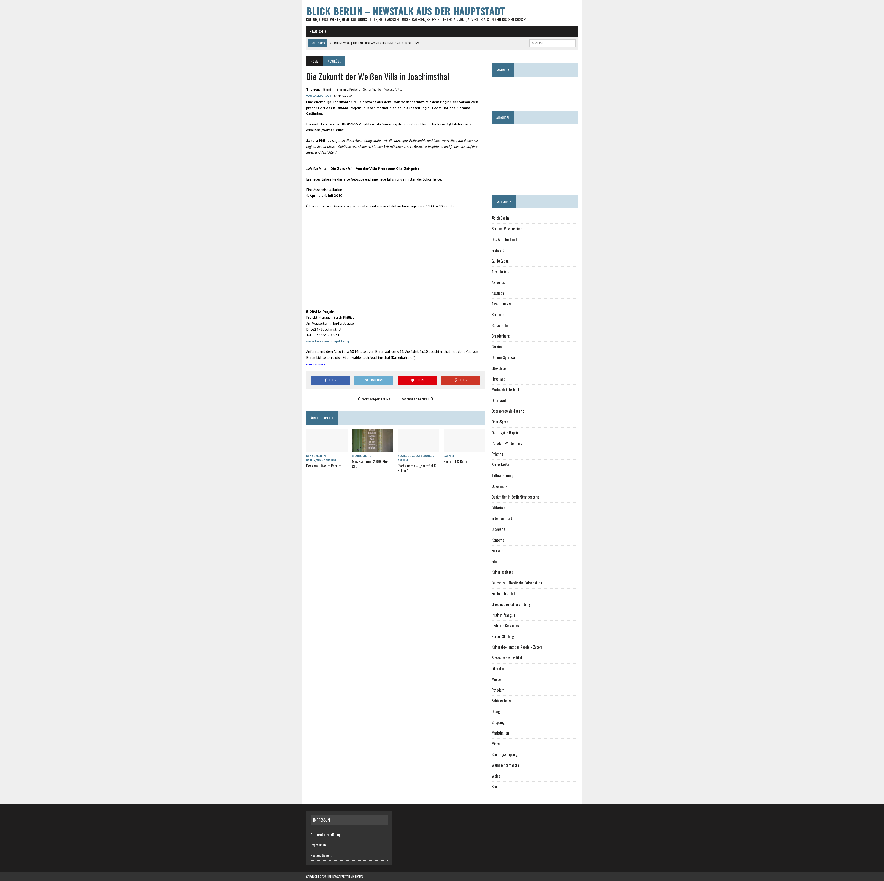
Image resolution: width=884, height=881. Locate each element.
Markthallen (500, 733)
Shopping (498, 722)
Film (495, 561)
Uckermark (499, 486)
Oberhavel (499, 400)
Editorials (498, 508)
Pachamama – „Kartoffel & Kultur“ (417, 468)
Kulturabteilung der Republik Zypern (517, 647)
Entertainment (502, 518)
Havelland (498, 379)
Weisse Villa (393, 89)
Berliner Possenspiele (507, 228)
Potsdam (498, 690)
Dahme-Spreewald (505, 357)
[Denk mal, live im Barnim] (327, 449)
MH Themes (357, 876)
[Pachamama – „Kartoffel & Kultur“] (418, 449)
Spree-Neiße (500, 464)
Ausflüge (404, 456)
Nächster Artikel (415, 399)
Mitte (496, 744)
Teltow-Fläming (502, 475)
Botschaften (500, 325)
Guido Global (500, 261)
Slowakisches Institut (507, 658)
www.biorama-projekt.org (327, 341)
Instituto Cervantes (505, 625)
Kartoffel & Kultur (456, 461)
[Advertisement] (575, 91)
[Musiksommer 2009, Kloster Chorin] (372, 449)
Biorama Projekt (348, 89)
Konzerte (498, 540)
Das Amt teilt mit (504, 239)
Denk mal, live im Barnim (323, 466)
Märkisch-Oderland (505, 389)
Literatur (498, 668)
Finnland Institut (503, 593)
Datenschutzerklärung (326, 834)
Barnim (328, 89)
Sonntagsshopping (505, 754)
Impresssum (318, 844)
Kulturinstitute (502, 572)
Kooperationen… (321, 855)
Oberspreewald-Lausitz (508, 411)
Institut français (503, 615)
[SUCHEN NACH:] (552, 42)
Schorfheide (372, 89)
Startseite (318, 31)
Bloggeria (498, 529)
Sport (496, 786)
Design (496, 711)
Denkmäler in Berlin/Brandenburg (515, 497)
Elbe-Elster (499, 368)
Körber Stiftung (503, 636)
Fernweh (497, 550)
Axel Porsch (322, 95)
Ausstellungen (423, 456)
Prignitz (497, 454)
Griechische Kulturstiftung (511, 604)
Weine (496, 776)
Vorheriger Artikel (377, 399)
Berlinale (498, 314)
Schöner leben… (503, 700)
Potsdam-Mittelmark (507, 443)
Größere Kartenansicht (315, 364)
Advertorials (500, 271)
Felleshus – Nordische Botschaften (517, 583)
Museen (497, 679)
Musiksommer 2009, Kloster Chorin (372, 464)
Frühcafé (498, 250)
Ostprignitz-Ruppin (505, 432)
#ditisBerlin (500, 218)
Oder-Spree (500, 422)
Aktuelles (498, 282)
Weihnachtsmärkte (505, 765)
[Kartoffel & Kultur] (464, 449)
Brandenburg (361, 456)
